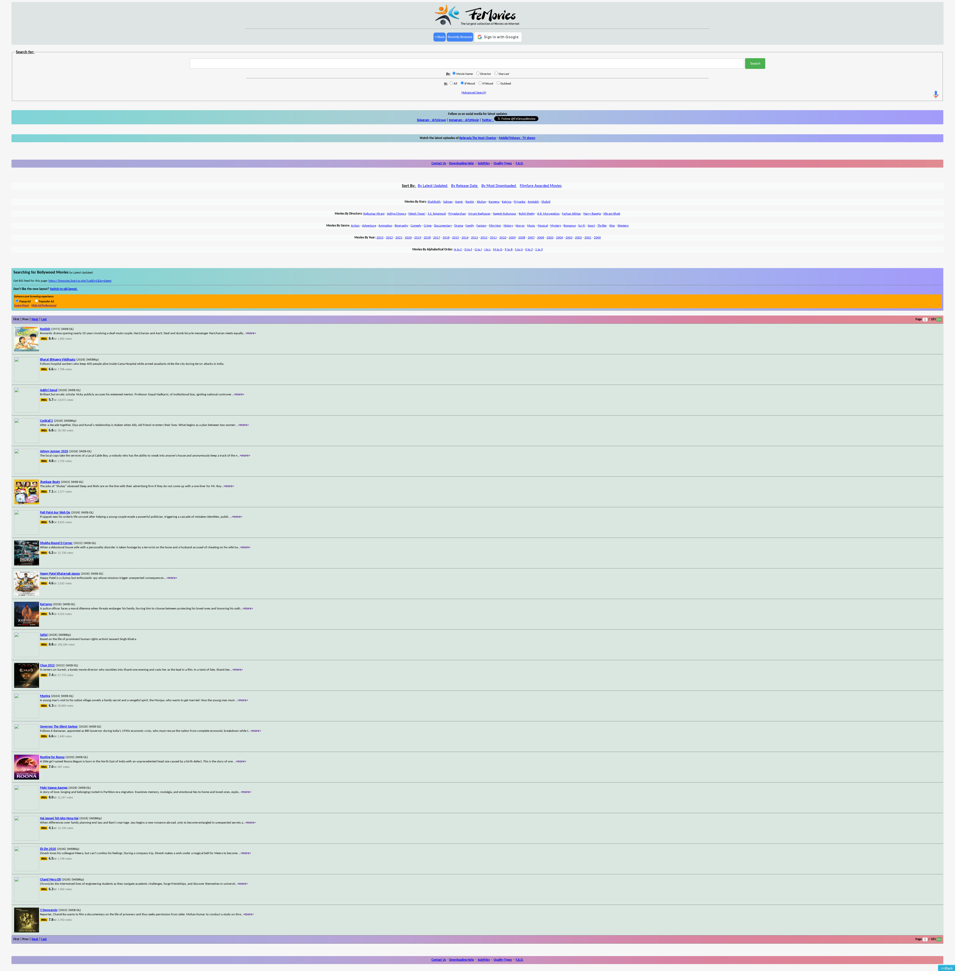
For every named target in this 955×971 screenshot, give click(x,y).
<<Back (439, 37)
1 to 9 (539, 249)
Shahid (545, 201)
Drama (458, 225)
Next (35, 319)
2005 (550, 237)
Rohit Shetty (527, 213)
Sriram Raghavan (479, 213)
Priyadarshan (457, 213)
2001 (587, 237)
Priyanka (519, 201)
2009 (512, 237)
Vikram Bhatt (611, 213)
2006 (540, 237)
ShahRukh (434, 201)
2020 (408, 237)
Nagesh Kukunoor (504, 213)
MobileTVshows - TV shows (517, 138)
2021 (398, 237)
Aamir (459, 201)
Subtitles (484, 163)
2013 (474, 237)
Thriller (602, 225)
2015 (455, 237)
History (508, 225)
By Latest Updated (433, 186)
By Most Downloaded (499, 186)
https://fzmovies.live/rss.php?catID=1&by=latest (79, 280)
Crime (427, 225)
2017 (436, 237)
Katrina (506, 201)
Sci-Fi (581, 225)
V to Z (529, 249)
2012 (483, 237)
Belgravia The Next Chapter (477, 138)
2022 (389, 237)
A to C (458, 249)
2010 (502, 237)
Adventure (369, 225)
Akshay (481, 201)
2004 (559, 237)
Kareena (494, 201)
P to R (509, 249)
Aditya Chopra (396, 213)
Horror (520, 225)
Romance (570, 225)
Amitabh (533, 201)
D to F (468, 249)
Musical (543, 225)
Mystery (555, 225)
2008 (521, 237)
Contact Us (438, 163)
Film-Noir (495, 225)
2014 (465, 237)
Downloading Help (461, 163)
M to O (497, 249)
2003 (569, 237)
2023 (380, 237)
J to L (487, 249)
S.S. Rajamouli (437, 213)
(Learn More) (21, 305)
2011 (493, 237)
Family (470, 225)
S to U (519, 249)
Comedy (416, 225)
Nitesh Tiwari (416, 213)
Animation (385, 225)
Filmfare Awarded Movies (541, 186)
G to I (478, 249)
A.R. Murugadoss (548, 213)
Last (44, 319)
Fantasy (481, 225)
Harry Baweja (592, 213)
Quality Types (503, 163)
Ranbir (470, 201)
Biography (401, 225)
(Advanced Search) (473, 92)
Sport (591, 225)
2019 (417, 237)
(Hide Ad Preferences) (43, 305)
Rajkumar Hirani (373, 213)
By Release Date (464, 186)
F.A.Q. (520, 163)
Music (531, 225)
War (612, 225)
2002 (578, 237)
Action (355, 225)
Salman (448, 201)
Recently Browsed (460, 37)
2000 (597, 237)
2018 (427, 237)
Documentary (443, 225)
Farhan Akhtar (571, 213)
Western (623, 225)
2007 (531, 237)
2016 (446, 237)
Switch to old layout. (64, 289)
